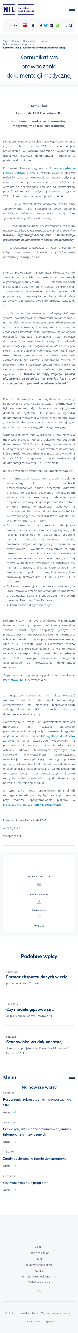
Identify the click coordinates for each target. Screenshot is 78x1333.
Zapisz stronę (39, 910)
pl (14, 25)
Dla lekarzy (29, 40)
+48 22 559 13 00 (39, 1253)
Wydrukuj (39, 926)
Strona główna (11, 40)
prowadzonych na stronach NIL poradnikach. (32, 804)
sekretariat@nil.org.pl (39, 1265)
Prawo (43, 40)
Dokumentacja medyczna (17, 44)
